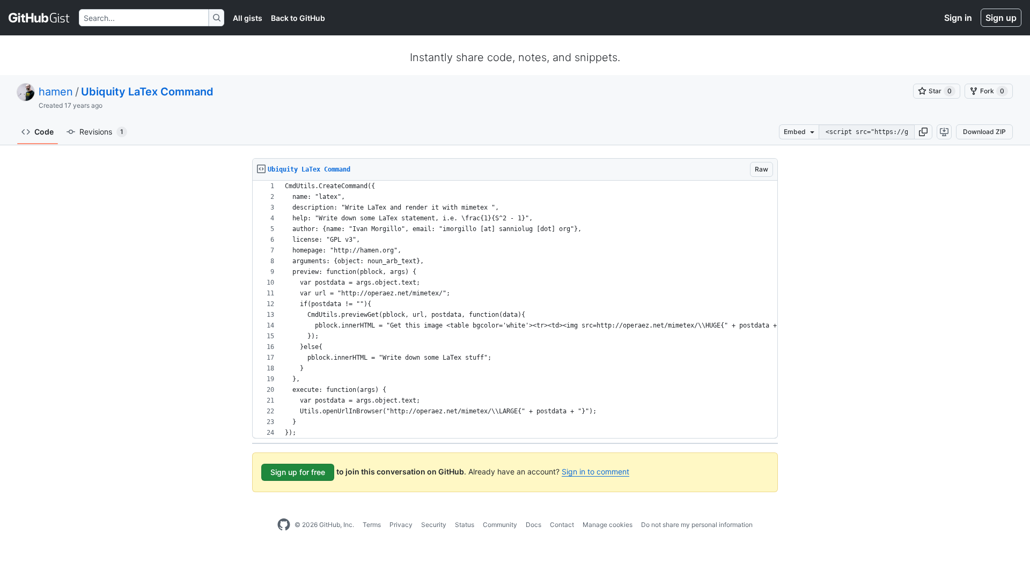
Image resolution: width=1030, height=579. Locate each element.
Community (500, 525)
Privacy (401, 525)
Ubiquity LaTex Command (147, 91)
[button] (923, 131)
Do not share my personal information (697, 525)
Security (433, 525)
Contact (562, 525)
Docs (533, 525)
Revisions (101, 131)
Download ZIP (984, 132)
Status (464, 525)
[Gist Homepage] (39, 17)
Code (44, 131)
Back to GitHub (298, 18)
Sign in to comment (595, 471)
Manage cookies (607, 525)
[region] (515, 310)
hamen (56, 91)
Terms (372, 525)
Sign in (958, 17)
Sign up (1001, 17)
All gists (247, 18)
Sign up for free (297, 472)
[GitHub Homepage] (283, 525)
